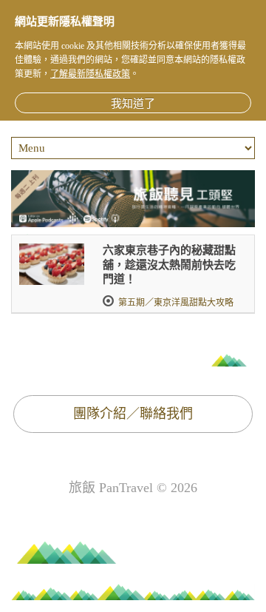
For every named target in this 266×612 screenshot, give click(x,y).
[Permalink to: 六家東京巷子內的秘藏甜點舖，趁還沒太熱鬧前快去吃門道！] (52, 264)
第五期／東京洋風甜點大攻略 (175, 302)
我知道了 (133, 104)
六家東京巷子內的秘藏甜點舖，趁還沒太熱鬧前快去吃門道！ (169, 264)
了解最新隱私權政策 (90, 74)
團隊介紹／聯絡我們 (133, 413)
